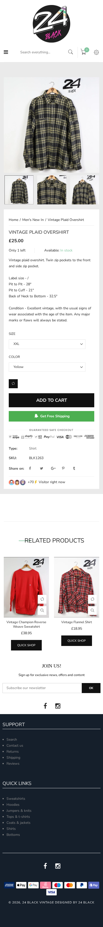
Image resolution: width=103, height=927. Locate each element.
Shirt (32, 448)
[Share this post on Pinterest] (67, 469)
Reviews (13, 763)
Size (12, 334)
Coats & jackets (18, 822)
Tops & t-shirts (18, 816)
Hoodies (13, 804)
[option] (51, 125)
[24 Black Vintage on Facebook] (45, 706)
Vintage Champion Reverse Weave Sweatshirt (26, 624)
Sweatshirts (15, 798)
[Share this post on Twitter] (45, 469)
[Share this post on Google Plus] (56, 469)
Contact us (14, 745)
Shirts (11, 828)
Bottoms (13, 834)
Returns (12, 751)
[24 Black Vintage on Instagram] (57, 706)
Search (11, 739)
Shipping (13, 757)
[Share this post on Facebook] (34, 469)
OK (91, 688)
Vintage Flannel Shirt (76, 622)
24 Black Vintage (38, 902)
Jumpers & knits (19, 810)
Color (14, 357)
